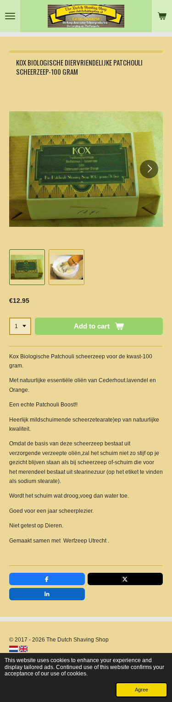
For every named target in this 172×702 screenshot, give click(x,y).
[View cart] (162, 16)
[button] (27, 267)
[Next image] (149, 169)
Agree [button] (141, 689)
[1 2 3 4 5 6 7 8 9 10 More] (20, 326)
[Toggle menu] (10, 16)
